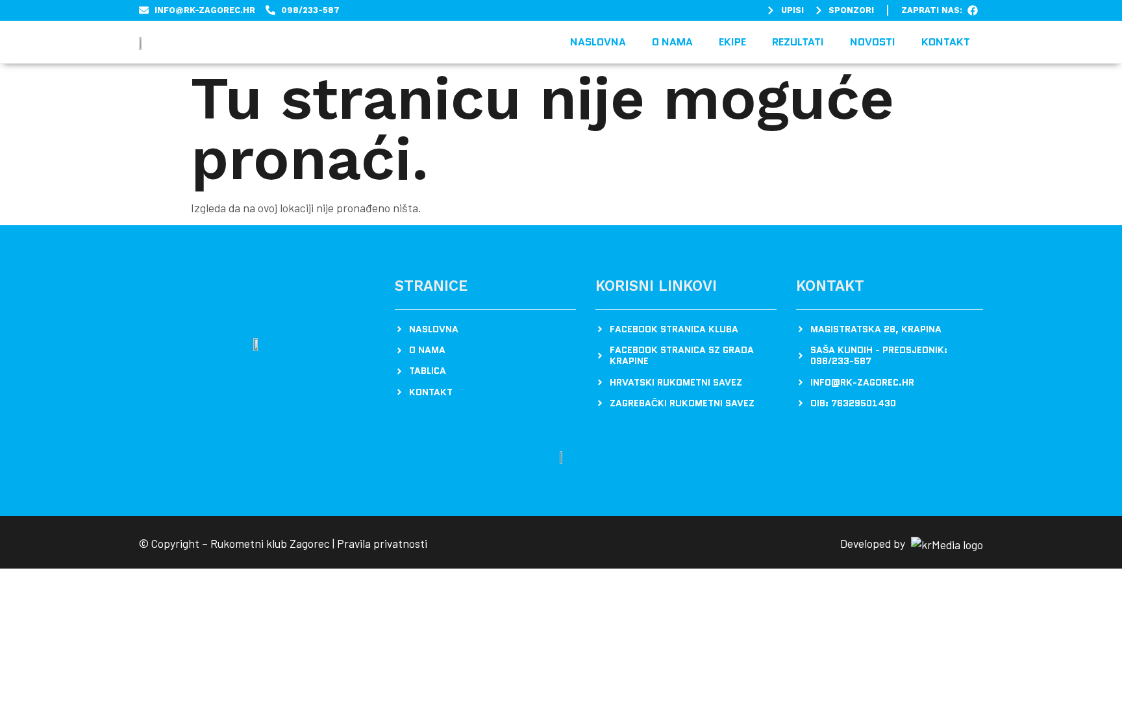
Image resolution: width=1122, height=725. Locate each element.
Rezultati (798, 41)
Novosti (872, 41)
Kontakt (945, 41)
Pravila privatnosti (382, 543)
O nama (672, 41)
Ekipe (732, 41)
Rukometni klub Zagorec (270, 543)
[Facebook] (972, 10)
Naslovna (598, 41)
